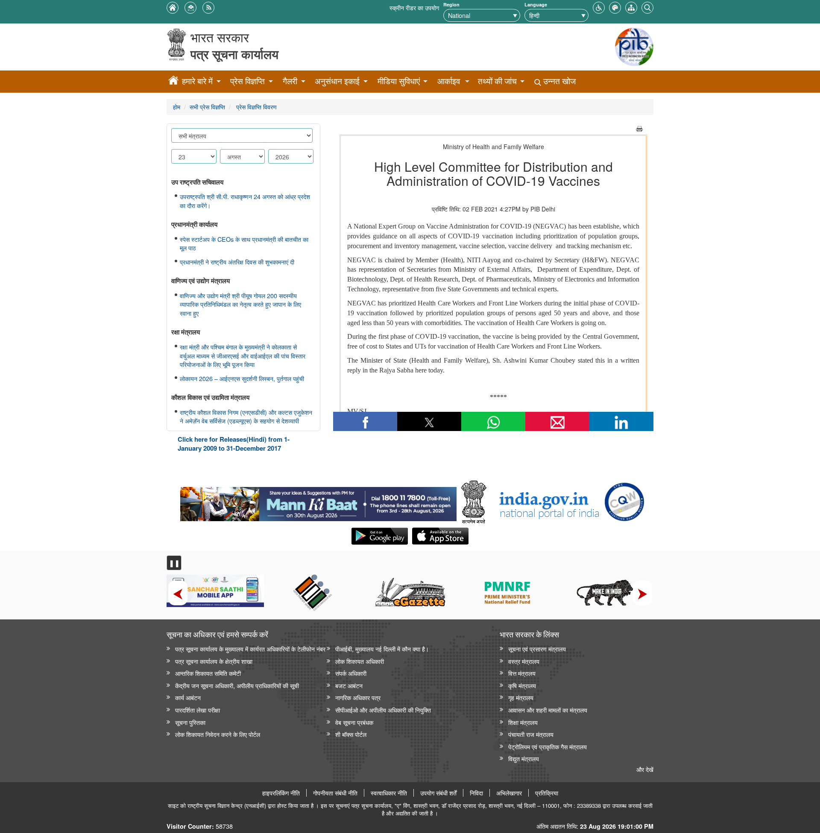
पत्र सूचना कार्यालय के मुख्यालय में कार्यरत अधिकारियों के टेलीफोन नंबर (250, 648)
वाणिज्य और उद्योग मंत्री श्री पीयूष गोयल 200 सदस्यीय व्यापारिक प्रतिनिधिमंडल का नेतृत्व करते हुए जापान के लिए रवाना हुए (240, 304)
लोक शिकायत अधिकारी (359, 661)
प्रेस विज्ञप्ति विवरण (255, 106)
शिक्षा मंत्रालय (523, 722)
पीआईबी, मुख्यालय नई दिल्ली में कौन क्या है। (382, 648)
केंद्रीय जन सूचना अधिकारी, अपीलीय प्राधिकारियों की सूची (237, 685)
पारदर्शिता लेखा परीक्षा (197, 709)
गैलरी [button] (290, 81)
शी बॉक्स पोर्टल (350, 734)
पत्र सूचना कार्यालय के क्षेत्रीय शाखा (213, 661)
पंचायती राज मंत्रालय (531, 734)
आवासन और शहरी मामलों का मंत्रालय (547, 709)
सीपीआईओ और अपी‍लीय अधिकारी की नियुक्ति (383, 709)
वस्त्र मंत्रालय (523, 661)
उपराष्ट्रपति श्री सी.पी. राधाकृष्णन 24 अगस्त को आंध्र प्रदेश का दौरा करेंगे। (245, 201)
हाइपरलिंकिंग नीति (281, 793)
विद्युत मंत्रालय (523, 758)
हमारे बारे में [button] (197, 81)
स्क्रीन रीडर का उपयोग (414, 7)
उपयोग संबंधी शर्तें (438, 793)
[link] (318, 502)
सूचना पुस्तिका (190, 722)
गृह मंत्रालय (520, 697)
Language (535, 4)
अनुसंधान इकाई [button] (337, 81)
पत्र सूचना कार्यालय (234, 54)
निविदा (476, 793)
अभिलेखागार (509, 793)
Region (451, 4)
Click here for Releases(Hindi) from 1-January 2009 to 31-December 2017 (234, 443)
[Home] (173, 81)
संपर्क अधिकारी (350, 673)
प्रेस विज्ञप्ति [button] (247, 81)
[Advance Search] (647, 6)
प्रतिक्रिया (546, 793)
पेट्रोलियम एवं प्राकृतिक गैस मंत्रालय (547, 746)
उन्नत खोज (558, 81)
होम (176, 106)
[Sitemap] (631, 6)
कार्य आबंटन (188, 697)
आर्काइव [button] (448, 81)
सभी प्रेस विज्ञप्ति (207, 106)
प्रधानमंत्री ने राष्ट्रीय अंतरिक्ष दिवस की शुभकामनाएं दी (237, 262)
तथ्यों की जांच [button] (497, 81)
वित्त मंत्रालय (522, 673)
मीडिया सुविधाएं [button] (399, 81)
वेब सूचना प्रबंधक (354, 722)
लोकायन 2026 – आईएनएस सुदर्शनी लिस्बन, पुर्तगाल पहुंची (242, 378)
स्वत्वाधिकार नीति (389, 793)
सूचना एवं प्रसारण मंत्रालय (537, 648)
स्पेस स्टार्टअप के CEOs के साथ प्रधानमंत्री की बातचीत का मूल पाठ (244, 243)
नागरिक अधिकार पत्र (358, 697)
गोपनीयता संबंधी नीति (335, 793)
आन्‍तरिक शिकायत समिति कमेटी (208, 673)
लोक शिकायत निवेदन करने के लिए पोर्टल (217, 734)
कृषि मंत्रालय (522, 685)
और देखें (644, 769)
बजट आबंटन (349, 685)
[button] (598, 6)
